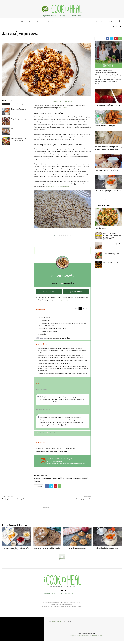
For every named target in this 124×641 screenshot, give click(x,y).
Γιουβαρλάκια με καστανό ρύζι (13, 499)
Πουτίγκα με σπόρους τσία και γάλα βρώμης (16, 549)
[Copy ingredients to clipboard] (47, 309)
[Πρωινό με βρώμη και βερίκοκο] (6, 111)
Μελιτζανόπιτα (100, 228)
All (17, 104)
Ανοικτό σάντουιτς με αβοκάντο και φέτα (18, 139)
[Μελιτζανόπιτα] (108, 217)
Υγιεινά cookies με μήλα (77, 548)
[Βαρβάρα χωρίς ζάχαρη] (6, 121)
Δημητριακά (44, 475)
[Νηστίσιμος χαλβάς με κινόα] (108, 96)
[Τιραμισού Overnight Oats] (98, 245)
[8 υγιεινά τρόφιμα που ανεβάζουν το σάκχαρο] (98, 255)
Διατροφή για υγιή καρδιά (80, 478)
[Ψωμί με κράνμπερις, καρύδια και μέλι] (47, 536)
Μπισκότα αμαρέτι (17, 129)
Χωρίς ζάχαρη (56, 478)
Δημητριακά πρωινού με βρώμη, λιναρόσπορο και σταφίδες (108, 148)
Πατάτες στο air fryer (110, 262)
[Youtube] (120, 26)
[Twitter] (111, 38)
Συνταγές (37, 481)
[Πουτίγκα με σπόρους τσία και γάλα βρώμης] (16, 536)
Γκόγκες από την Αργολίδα (106, 170)
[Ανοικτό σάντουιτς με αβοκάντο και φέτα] (6, 141)
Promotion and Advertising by (78, 635)
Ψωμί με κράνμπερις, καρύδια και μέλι (47, 548)
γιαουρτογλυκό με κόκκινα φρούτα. (59, 186)
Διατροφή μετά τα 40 (83, 499)
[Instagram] (116, 26)
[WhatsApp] (120, 38)
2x (83, 309)
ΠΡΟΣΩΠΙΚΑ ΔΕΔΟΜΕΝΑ (63, 596)
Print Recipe (68, 101)
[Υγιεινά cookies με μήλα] (77, 536)
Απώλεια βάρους (46, 478)
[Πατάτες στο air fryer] (98, 264)
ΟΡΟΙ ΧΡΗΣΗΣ (51, 596)
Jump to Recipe (57, 101)
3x (87, 309)
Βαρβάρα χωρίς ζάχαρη (19, 119)
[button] (119, 21)
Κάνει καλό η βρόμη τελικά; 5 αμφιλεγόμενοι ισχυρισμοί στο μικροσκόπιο (112, 236)
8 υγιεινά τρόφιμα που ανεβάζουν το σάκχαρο (111, 254)
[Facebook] (113, 26)
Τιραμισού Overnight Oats (112, 244)
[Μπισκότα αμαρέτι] (6, 131)
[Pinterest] (116, 38)
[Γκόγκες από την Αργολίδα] (108, 161)
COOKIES (74, 596)
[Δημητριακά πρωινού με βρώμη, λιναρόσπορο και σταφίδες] (108, 137)
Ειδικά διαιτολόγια (67, 478)
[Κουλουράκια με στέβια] (108, 117)
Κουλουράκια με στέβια (105, 126)
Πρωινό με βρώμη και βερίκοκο (18, 110)
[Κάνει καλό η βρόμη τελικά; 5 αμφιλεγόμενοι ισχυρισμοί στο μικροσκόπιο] (98, 235)
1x (80, 309)
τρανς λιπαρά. (63, 107)
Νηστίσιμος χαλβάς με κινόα (107, 105)
